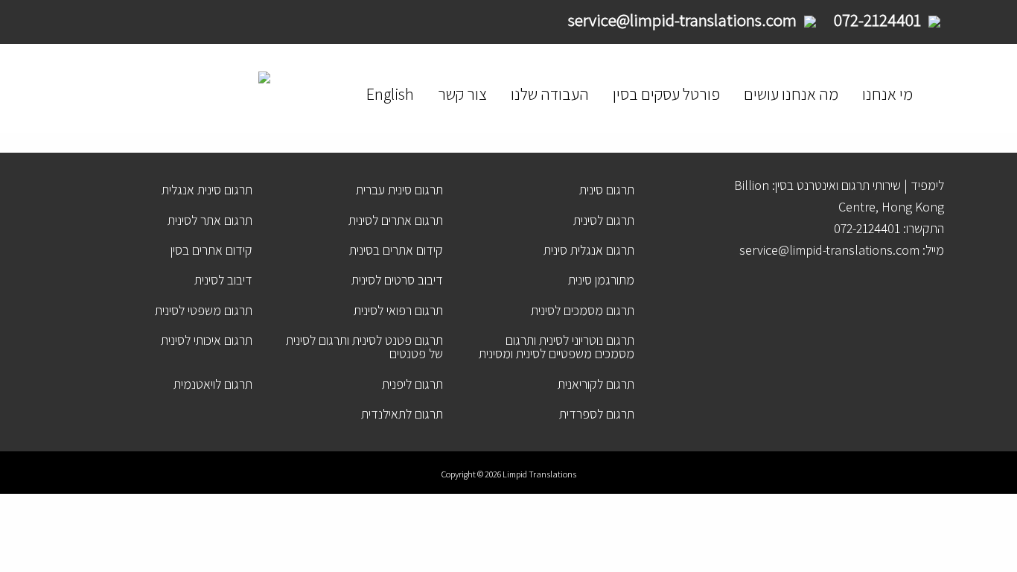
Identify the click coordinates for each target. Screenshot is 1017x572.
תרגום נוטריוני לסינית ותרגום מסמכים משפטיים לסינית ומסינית (556, 346)
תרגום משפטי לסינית (203, 310)
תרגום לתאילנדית (402, 413)
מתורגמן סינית (601, 279)
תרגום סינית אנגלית (207, 189)
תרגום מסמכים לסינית (582, 310)
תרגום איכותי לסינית (206, 340)
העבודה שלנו (550, 93)
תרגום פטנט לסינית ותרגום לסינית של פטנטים (364, 346)
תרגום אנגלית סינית (588, 249)
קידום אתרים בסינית (396, 249)
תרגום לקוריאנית (596, 384)
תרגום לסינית (603, 220)
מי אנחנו (887, 93)
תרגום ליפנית (412, 384)
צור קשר (462, 93)
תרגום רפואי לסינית (398, 310)
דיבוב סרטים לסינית (397, 279)
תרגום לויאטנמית (212, 384)
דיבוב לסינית (223, 279)
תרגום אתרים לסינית (395, 220)
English (390, 93)
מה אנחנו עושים (791, 93)
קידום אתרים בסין (211, 249)
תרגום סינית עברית (399, 189)
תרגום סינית (606, 189)
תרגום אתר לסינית (210, 220)
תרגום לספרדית (596, 413)
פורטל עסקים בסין (666, 93)
